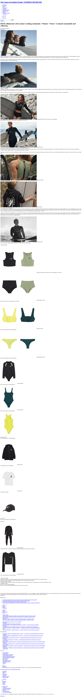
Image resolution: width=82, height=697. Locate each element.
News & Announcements (7, 692)
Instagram (4, 17)
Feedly (4, 683)
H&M (1, 56)
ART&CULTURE (6, 676)
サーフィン (5, 604)
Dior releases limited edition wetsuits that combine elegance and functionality (16, 600)
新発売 (4, 606)
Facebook (4, 15)
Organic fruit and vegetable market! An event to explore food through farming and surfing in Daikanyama (21, 602)
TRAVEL (4, 8)
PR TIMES (5, 608)
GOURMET (5, 7)
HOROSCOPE (5, 677)
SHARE (4, 609)
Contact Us (5, 687)
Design (16, 214)
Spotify (4, 684)
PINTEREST (5, 611)
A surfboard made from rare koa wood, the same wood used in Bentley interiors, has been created (20, 599)
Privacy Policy (5, 686)
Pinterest (4, 682)
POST (4, 610)
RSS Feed (4, 690)
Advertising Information (7, 688)
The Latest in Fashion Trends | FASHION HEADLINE (21, 2)
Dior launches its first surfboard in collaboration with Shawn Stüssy (14, 601)
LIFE (4, 6)
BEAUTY (4, 5)
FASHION (5, 4)
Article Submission (6, 691)
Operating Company (6, 689)
